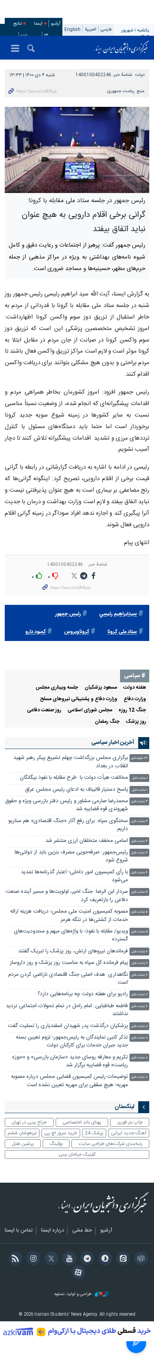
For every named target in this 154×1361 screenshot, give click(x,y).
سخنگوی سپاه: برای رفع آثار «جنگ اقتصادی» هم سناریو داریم (68, 825)
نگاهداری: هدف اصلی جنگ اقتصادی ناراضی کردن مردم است (68, 979)
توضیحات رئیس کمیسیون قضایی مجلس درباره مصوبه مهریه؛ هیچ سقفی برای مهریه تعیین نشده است (69, 1081)
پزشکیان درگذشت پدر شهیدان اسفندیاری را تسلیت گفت (68, 1026)
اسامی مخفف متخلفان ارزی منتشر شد (86, 841)
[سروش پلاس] (104, 1259)
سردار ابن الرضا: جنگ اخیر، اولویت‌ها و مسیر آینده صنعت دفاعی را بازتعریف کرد (67, 896)
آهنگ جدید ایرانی (128, 1133)
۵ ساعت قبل (139, 912)
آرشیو (55, 23)
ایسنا (121, 48)
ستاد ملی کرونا (122, 632)
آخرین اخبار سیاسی (112, 742)
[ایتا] (122, 1259)
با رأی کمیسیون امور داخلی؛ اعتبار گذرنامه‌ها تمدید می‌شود (74, 876)
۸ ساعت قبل (139, 1026)
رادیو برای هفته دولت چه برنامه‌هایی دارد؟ (83, 994)
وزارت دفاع (135, 699)
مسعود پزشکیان (101, 687)
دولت (140, 75)
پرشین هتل (23, 1144)
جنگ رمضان (107, 722)
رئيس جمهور (68, 614)
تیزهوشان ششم (22, 1133)
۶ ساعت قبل (139, 951)
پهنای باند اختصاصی (81, 1122)
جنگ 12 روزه (132, 710)
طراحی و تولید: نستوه (73, 1294)
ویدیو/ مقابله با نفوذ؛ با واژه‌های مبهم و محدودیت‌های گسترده (71, 935)
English (72, 29)
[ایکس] (50, 1259)
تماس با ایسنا (19, 1231)
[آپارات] (77, 1273)
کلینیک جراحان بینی (77, 1154)
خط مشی (82, 1231)
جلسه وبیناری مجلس (57, 687)
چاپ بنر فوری (130, 1122)
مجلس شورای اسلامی (90, 710)
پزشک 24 (94, 1133)
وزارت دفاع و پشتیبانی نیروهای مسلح (78, 699)
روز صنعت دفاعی (44, 710)
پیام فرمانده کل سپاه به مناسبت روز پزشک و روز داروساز (69, 963)
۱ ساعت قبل (140, 778)
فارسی (106, 29)
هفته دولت (134, 687)
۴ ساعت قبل (139, 852)
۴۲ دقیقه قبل (139, 758)
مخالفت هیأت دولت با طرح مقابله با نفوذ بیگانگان (74, 778)
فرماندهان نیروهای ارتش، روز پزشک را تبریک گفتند (73, 951)
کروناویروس (76, 632)
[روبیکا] (139, 1259)
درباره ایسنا (52, 1231)
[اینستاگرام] (32, 1259)
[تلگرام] (86, 1259)
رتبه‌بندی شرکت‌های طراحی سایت (111, 1144)
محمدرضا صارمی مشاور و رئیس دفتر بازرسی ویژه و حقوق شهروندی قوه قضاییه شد (66, 805)
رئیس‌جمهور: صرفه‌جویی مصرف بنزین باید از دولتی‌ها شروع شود (71, 856)
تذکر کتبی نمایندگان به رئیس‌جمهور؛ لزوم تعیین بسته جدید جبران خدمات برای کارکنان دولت (72, 1041)
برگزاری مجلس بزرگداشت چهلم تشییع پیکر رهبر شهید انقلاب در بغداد (70, 762)
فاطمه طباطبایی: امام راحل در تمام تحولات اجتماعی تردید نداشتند (67, 1010)
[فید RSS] (14, 1259)
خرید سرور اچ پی (60, 1133)
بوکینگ (56, 1144)
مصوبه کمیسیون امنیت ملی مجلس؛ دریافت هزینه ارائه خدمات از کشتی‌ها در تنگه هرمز (69, 915)
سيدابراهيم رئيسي (118, 614)
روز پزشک (136, 722)
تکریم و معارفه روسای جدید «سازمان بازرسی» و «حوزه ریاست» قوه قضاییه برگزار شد (70, 1061)
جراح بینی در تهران (29, 1122)
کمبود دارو (35, 632)
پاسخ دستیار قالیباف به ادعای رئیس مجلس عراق (76, 790)
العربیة (90, 29)
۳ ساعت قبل (139, 801)
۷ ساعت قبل (139, 975)
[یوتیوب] (68, 1259)
